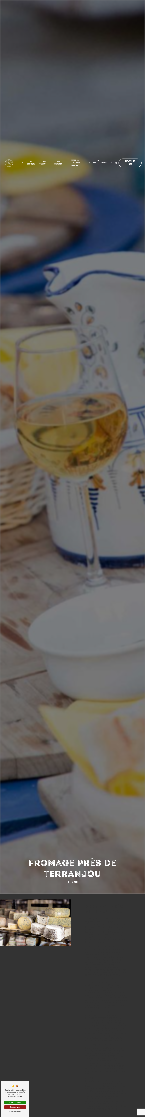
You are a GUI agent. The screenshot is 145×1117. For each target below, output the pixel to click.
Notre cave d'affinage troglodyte (76, 162)
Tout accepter (15, 1102)
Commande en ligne (130, 163)
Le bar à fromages (58, 162)
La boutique (31, 162)
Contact (104, 163)
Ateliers (92, 163)
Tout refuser (15, 1107)
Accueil (20, 163)
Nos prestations (44, 162)
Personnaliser (15, 1111)
